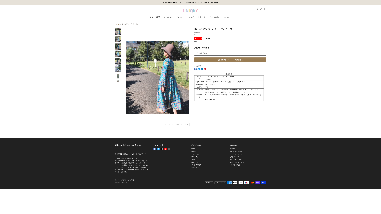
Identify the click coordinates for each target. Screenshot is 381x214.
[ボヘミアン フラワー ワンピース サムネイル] (118, 31)
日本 (219, 183)
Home (151, 17)
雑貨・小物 (201, 17)
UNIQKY (197, 32)
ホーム (117, 24)
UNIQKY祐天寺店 (235, 165)
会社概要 (232, 149)
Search (117, 180)
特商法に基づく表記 (236, 151)
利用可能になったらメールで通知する (230, 60)
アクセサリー (181, 17)
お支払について (234, 157)
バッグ (191, 17)
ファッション (168, 17)
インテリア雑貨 (214, 17)
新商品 (158, 17)
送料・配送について (236, 160)
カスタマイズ (228, 17)
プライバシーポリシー (236, 154)
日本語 (208, 183)
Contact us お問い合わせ (237, 162)
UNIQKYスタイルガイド (127, 180)
